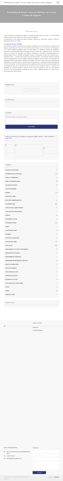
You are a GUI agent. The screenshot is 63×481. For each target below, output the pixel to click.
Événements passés (10, 222)
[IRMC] (28, 2)
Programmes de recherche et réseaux (16, 260)
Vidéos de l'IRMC (10, 294)
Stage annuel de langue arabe (14, 283)
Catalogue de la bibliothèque (14, 207)
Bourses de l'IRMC (10, 196)
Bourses (7, 192)
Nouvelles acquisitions (12, 237)
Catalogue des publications (13, 211)
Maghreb (8, 234)
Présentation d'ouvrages (12, 253)
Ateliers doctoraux (11, 185)
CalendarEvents (10, 204)
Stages (7, 287)
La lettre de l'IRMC (11, 230)
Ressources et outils (11, 279)
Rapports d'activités (11, 275)
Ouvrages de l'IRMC (11, 241)
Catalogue (35, 327)
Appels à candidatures (11, 177)
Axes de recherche (10, 188)
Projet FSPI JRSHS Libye (12, 264)
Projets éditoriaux (11, 268)
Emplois (7, 215)
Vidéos (7, 290)
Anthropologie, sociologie (13, 173)
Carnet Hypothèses (38, 330)
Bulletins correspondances (13, 200)
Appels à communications (12, 181)
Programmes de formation (13, 256)
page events (8, 245)
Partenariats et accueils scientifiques (16, 249)
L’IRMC (7, 226)
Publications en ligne (11, 271)
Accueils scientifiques (12, 170)
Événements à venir (11, 219)
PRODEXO (56, 477)
